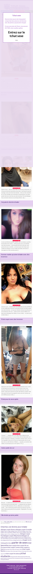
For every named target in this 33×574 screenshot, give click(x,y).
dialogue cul (25, 536)
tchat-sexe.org (11, 565)
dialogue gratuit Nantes (19, 538)
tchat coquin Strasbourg (13, 553)
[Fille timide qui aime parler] (16, 478)
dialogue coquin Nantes (18, 532)
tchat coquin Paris (25, 551)
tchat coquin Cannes (13, 547)
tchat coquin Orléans (17, 551)
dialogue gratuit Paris (17, 540)
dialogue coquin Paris (15, 534)
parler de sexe (19, 542)
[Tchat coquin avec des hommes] (16, 284)
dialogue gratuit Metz (9, 538)
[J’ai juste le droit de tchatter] (16, 171)
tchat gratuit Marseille (15, 556)
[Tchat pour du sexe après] (16, 355)
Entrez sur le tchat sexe (16, 34)
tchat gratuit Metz (24, 556)
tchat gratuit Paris (27, 558)
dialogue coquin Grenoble (24, 529)
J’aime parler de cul (7, 448)
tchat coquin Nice (9, 551)
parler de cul (8, 543)
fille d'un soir (29, 521)
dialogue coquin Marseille (16, 531)
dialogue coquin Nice (27, 532)
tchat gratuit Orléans (19, 558)
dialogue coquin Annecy (8, 529)
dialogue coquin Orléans (6, 534)
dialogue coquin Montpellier (7, 532)
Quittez (16, 40)
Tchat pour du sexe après (9, 399)
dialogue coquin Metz (26, 531)
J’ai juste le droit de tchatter (10, 202)
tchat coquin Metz (18, 549)
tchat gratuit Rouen (5, 559)
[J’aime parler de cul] (16, 419)
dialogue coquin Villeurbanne (12, 536)
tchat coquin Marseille (9, 549)
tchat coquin (12, 545)
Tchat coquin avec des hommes (12, 319)
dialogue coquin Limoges (6, 531)
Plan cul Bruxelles (8, 521)
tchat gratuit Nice (11, 558)
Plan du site (16, 569)
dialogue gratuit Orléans (8, 540)
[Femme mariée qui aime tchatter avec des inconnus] (16, 224)
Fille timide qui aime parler (9, 515)
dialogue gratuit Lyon (19, 537)
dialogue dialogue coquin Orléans (8, 537)
